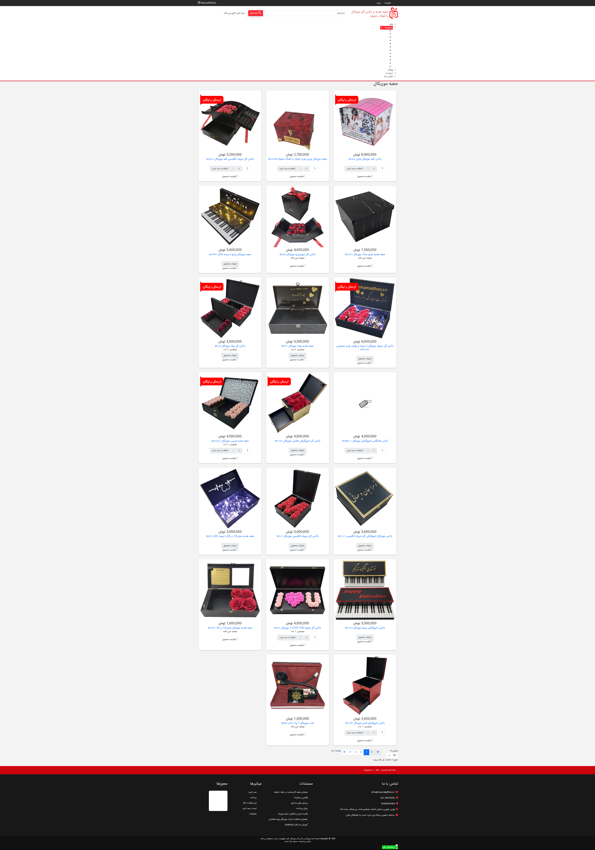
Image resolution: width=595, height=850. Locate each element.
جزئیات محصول (230, 264)
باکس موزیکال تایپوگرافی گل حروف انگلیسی (369, 536)
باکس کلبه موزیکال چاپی (368, 159)
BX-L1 (280, 536)
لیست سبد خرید (249, 808)
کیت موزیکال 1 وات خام (301, 723)
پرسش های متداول (299, 803)
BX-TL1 (342, 536)
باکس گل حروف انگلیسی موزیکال (300, 536)
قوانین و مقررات (301, 798)
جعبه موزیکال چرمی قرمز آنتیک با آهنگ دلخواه (302, 159)
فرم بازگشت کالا (250, 803)
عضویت (387, 3)
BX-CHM (272, 159)
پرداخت (253, 798)
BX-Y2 (218, 346)
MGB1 (284, 723)
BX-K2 (352, 159)
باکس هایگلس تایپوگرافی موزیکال (370, 441)
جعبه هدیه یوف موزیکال (301, 346)
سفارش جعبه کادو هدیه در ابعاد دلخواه (291, 792)
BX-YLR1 (364, 349)
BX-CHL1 (216, 441)
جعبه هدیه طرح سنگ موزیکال (369, 254)
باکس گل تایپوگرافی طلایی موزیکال (301, 441)
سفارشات (253, 814)
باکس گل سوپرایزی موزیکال (300, 254)
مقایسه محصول (364, 176)
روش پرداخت (302, 808)
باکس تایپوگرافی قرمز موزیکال (369, 723)
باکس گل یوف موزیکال (233, 346)
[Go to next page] (350, 752)
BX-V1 (277, 628)
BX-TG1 (279, 441)
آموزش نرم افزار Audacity (296, 825)
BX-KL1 (210, 159)
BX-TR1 (349, 723)
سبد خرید (252, 792)
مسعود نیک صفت (291, 841)
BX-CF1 (212, 628)
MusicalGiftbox (208, 3)
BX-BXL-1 (347, 441)
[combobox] (305, 13)
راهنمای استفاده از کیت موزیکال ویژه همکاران (288, 819)
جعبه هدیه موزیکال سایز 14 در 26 (234, 628)
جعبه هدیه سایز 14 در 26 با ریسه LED (233, 536)
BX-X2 (283, 254)
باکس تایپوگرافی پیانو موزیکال (369, 628)
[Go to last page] (344, 752)
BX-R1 (209, 536)
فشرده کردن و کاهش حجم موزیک (293, 814)
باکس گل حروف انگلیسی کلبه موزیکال (234, 159)
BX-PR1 (213, 254)
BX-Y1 (285, 346)
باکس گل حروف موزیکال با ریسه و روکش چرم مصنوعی (365, 346)
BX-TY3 (349, 628)
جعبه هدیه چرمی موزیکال (235, 441)
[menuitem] (391, 24)
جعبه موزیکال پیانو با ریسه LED (234, 254)
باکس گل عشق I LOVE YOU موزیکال (300, 628)
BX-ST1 (349, 254)
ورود (379, 3)
